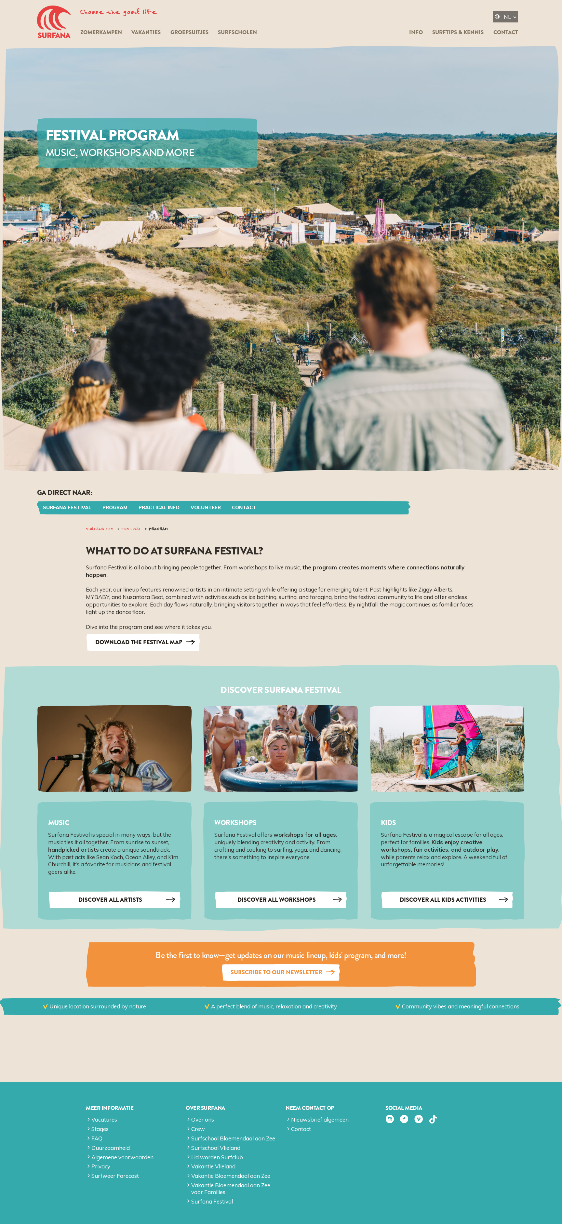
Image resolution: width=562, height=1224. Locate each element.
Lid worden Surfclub (217, 1157)
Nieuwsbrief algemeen (320, 1119)
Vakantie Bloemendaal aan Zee (230, 1175)
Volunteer (206, 507)
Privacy (100, 1166)
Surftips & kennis (458, 32)
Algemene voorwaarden (122, 1157)
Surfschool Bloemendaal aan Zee (233, 1138)
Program (114, 507)
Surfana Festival (67, 507)
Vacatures (104, 1119)
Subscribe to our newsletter (276, 972)
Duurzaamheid (110, 1147)
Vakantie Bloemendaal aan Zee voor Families (230, 1188)
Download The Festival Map (138, 642)
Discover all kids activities (443, 900)
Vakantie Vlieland (213, 1166)
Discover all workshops (276, 900)
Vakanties (146, 32)
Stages (100, 1128)
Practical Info (159, 507)
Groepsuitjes (189, 32)
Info (416, 32)
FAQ (96, 1138)
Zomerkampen (101, 32)
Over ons (202, 1119)
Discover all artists (110, 900)
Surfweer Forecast (115, 1175)
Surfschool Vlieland (215, 1147)
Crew (198, 1128)
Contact (505, 32)
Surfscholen (237, 32)
